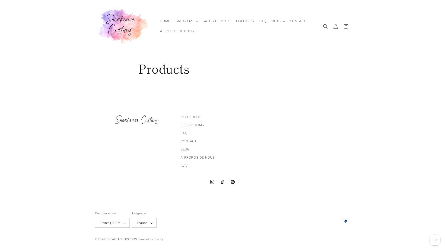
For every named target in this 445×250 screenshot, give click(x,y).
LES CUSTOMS (192, 125)
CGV (184, 166)
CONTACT (188, 141)
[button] (186, 21)
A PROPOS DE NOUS (198, 157)
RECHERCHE (191, 117)
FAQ (184, 133)
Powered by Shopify (151, 239)
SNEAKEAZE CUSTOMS (122, 239)
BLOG (185, 149)
